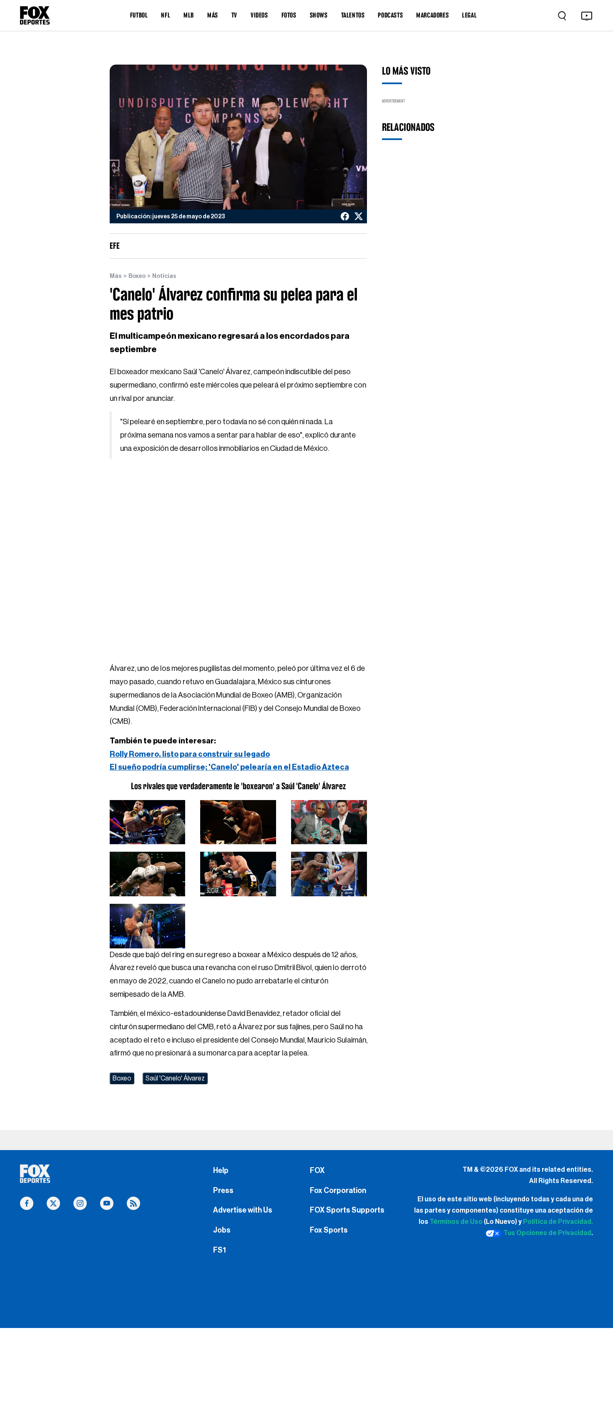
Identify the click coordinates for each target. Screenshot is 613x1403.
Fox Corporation (338, 1190)
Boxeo (137, 276)
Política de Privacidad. (558, 1221)
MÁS (212, 15)
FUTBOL (139, 15)
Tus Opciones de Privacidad (547, 1233)
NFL (165, 15)
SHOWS (319, 15)
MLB (188, 15)
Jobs (222, 1230)
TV (234, 15)
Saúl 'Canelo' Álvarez (175, 1078)
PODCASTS (390, 15)
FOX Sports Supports (347, 1210)
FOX (317, 1170)
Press (223, 1190)
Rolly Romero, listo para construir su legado (190, 754)
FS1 (219, 1250)
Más (116, 276)
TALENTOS (353, 15)
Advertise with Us (242, 1210)
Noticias (164, 276)
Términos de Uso (456, 1221)
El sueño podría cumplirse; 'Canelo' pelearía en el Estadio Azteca (229, 767)
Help (221, 1170)
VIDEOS (259, 15)
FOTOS (288, 15)
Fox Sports (329, 1230)
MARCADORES (432, 15)
